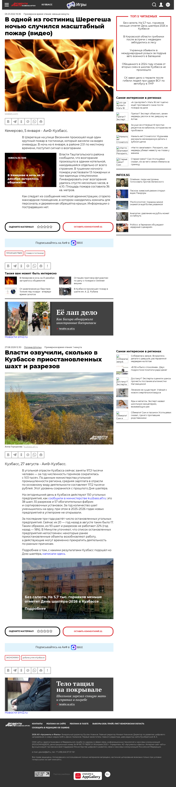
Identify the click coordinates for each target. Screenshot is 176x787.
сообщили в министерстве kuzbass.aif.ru (77, 498)
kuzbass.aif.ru (31, 446)
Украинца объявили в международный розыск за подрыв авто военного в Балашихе (143, 53)
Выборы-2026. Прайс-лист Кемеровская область (118, 724)
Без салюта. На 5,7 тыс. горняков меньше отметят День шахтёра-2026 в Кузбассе (144, 25)
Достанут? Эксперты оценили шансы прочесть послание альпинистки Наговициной (151, 381)
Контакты (37, 724)
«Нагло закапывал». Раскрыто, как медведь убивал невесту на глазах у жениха (150, 150)
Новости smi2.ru (16, 337)
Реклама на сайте (56, 724)
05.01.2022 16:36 (13, 14)
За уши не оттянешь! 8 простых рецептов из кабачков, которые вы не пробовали (151, 128)
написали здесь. (54, 553)
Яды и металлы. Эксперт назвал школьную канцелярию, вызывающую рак (148, 404)
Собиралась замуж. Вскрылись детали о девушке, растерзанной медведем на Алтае (148, 359)
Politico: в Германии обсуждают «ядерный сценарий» (147, 226)
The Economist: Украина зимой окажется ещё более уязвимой (146, 203)
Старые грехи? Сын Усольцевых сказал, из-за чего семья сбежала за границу (150, 162)
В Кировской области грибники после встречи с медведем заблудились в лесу (143, 39)
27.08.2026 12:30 (13, 347)
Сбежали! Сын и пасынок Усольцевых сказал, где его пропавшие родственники (151, 415)
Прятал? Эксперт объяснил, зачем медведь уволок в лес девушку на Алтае (149, 116)
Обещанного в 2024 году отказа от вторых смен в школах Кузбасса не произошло (144, 67)
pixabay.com (11, 113)
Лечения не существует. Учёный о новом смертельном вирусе (149, 391)
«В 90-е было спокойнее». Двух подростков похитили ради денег (149, 368)
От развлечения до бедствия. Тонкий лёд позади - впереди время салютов (35, 292)
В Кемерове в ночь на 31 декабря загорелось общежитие (37, 279)
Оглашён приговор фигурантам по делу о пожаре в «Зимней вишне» (91, 281)
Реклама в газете (79, 724)
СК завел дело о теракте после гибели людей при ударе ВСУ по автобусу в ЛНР (144, 80)
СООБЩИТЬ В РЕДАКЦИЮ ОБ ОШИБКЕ (50, 728)
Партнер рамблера (61, 774)
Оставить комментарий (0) (88, 227)
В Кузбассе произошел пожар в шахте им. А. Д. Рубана (91, 290)
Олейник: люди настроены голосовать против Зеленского (147, 180)
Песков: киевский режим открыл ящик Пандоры (147, 192)
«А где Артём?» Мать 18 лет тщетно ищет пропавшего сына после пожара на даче (149, 105)
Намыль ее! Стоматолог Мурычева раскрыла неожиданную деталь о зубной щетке (149, 139)
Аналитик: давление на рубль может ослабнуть (149, 214)
